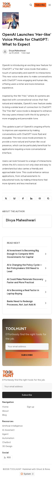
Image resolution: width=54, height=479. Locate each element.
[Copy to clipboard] (48, 198)
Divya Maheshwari (17, 50)
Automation (8, 438)
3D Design (7, 446)
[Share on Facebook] (22, 198)
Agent (5, 434)
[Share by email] (39, 198)
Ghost (39, 469)
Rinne (47, 469)
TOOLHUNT (15, 469)
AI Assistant (8, 430)
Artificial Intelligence (12, 425)
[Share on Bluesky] (14, 198)
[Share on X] (6, 198)
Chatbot (6, 442)
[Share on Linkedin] (31, 198)
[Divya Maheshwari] (5, 52)
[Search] (31, 5)
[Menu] (49, 5)
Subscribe (40, 5)
